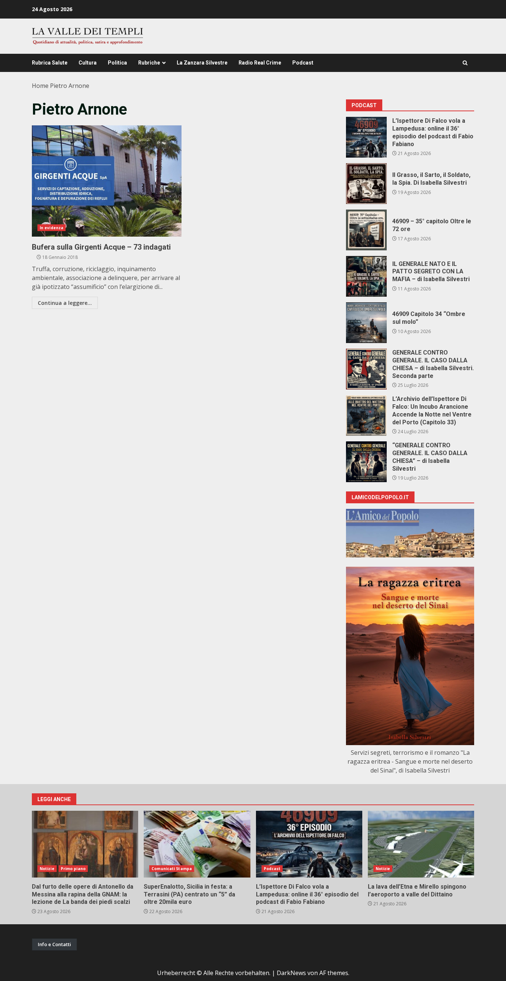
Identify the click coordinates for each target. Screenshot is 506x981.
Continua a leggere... (65, 302)
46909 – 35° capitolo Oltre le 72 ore (366, 230)
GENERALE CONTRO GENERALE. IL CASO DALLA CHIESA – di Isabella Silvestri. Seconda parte (366, 369)
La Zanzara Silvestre (202, 63)
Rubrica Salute (49, 63)
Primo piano (73, 868)
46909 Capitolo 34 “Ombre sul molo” (366, 322)
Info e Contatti (54, 944)
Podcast (302, 63)
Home (40, 86)
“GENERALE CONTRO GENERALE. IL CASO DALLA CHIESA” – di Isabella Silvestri (366, 461)
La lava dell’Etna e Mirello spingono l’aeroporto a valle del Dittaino (421, 844)
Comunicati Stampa (172, 868)
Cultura (88, 63)
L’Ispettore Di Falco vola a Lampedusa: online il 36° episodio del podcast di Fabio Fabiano (366, 137)
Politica (117, 63)
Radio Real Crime (260, 63)
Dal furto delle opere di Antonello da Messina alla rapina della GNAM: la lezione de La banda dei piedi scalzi (85, 844)
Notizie (47, 868)
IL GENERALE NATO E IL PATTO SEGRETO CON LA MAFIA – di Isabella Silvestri (366, 276)
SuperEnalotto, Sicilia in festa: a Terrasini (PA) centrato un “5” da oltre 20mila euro (197, 844)
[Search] (465, 63)
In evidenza (51, 227)
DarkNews (291, 973)
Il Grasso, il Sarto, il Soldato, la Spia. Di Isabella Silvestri (366, 183)
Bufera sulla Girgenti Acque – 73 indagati (107, 181)
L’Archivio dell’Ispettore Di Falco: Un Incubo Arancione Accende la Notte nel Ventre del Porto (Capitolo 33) (366, 415)
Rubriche (149, 63)
